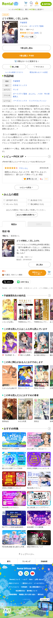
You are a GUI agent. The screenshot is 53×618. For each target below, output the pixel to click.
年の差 (47, 93)
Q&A (30, 579)
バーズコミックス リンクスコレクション (29, 100)
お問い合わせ (39, 579)
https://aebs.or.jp (18, 615)
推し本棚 (15, 66)
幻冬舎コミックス (20, 85)
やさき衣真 (22, 421)
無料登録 (47, 4)
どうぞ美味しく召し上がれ (28, 240)
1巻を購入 (26, 55)
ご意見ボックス (26, 583)
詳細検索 (44, 561)
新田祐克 (5, 421)
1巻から (5, 235)
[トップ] (7, 3)
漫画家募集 (13, 594)
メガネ (40, 93)
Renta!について (15, 579)
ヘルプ (24, 579)
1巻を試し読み (26, 47)
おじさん (32, 93)
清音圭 (36, 421)
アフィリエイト (14, 587)
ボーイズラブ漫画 (36, 26)
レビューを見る (25, 187)
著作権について (32, 591)
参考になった (32, 178)
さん (23, 168)
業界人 (15, 96)
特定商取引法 (20, 591)
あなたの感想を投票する (26, 214)
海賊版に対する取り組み (27, 594)
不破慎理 (23, 22)
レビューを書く (29, 37)
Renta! (4, 288)
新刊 (8, 561)
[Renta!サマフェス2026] (15, 3)
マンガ (15, 89)
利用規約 (24, 587)
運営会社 (41, 594)
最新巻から (15, 235)
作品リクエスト (14, 583)
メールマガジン (39, 583)
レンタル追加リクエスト (14, 72)
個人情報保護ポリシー (36, 587)
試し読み (39, 264)
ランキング (26, 561)
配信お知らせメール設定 (39, 72)
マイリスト (40, 66)
